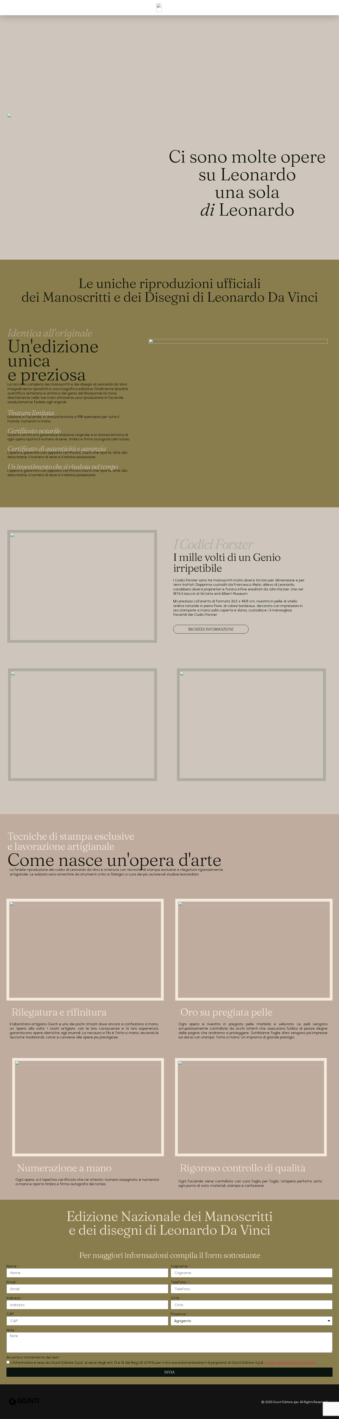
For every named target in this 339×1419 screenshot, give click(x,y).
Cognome (179, 1266)
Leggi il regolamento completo (291, 1362)
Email (11, 1282)
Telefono (179, 1282)
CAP (10, 1314)
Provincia (179, 1314)
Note (10, 1330)
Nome (12, 1266)
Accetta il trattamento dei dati (32, 1357)
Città (175, 1298)
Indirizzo (13, 1298)
